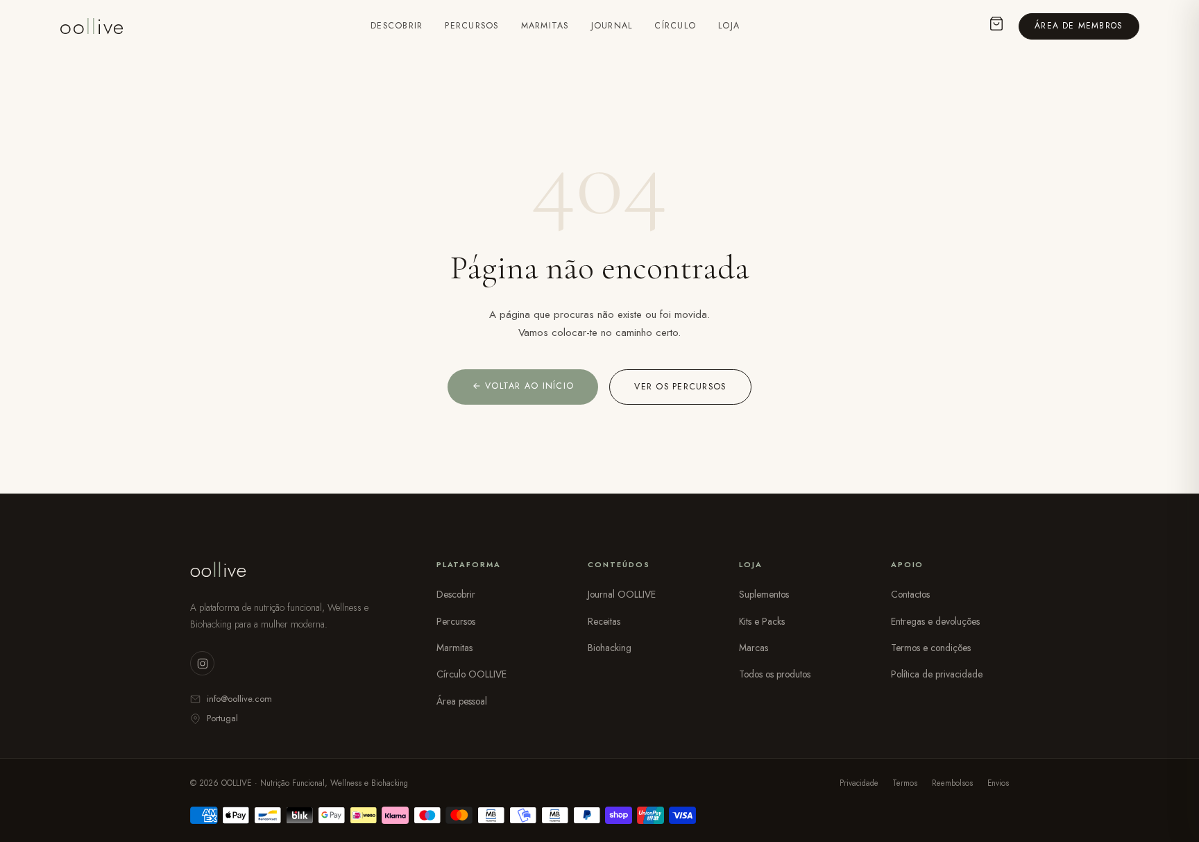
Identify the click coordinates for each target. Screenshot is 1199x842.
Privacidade (859, 783)
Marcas (753, 648)
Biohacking (609, 648)
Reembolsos (952, 783)
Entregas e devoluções (935, 621)
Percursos (471, 25)
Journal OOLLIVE (622, 594)
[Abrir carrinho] (996, 26)
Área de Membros (1079, 25)
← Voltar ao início (523, 386)
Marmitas (545, 25)
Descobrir (397, 25)
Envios (998, 783)
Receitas (604, 621)
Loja (729, 25)
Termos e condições (931, 648)
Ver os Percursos (680, 386)
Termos (904, 783)
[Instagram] (202, 663)
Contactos (910, 594)
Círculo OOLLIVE (471, 674)
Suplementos (764, 594)
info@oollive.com (239, 698)
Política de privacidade (937, 674)
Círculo (675, 25)
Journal (612, 25)
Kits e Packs (762, 621)
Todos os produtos (774, 674)
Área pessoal (461, 701)
